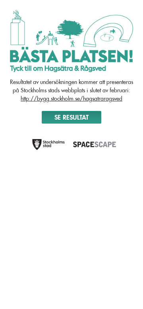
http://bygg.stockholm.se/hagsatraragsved (71, 98)
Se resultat (71, 117)
